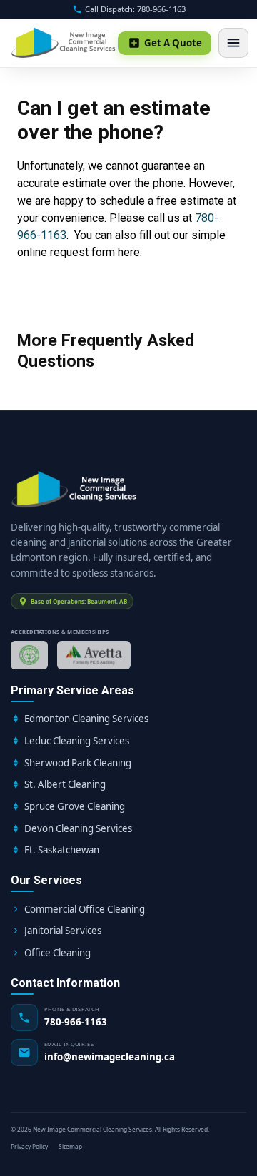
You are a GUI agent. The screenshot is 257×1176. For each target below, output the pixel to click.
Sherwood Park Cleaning (77, 762)
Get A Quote (173, 42)
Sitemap (70, 1146)
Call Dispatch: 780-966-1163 (135, 9)
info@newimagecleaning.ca (109, 1056)
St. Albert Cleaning (65, 784)
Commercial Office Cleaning (84, 909)
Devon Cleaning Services (78, 828)
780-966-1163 (75, 1021)
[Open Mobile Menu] (233, 43)
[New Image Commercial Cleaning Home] (64, 43)
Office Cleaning (57, 952)
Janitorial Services (62, 930)
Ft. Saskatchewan (61, 849)
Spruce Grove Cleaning (74, 806)
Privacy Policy (29, 1146)
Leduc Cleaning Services (76, 740)
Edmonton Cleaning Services (86, 718)
